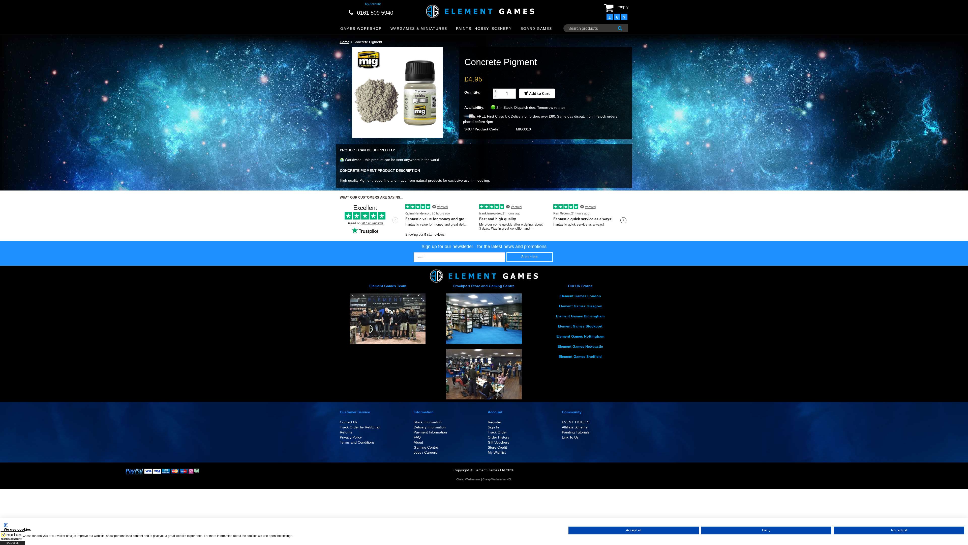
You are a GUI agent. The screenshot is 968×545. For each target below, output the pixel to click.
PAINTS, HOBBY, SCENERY (484, 28)
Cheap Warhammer (468, 479)
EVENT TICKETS (575, 422)
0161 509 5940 (375, 13)
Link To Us (570, 437)
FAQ (417, 437)
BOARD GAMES (536, 28)
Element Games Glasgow (580, 306)
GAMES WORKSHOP (361, 28)
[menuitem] (361, 28)
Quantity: (472, 92)
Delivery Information (430, 427)
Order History (498, 437)
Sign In (493, 427)
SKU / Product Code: (482, 129)
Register (494, 422)
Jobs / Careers (425, 452)
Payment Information (430, 432)
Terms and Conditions (357, 442)
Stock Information (428, 422)
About (418, 442)
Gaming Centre (426, 447)
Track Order (497, 432)
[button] (12, 538)
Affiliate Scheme (575, 427)
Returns (346, 432)
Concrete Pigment (367, 42)
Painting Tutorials (575, 432)
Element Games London (580, 296)
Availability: (474, 107)
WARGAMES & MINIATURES (418, 28)
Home (344, 42)
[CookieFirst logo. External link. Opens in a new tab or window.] (6, 525)
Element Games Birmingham (580, 316)
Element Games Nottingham (580, 336)
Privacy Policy (351, 437)
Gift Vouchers (498, 442)
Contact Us (348, 422)
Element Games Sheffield (580, 357)
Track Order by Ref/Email (360, 427)
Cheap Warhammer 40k (497, 479)
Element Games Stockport (580, 326)
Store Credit (497, 447)
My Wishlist (497, 452)
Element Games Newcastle (580, 346)
